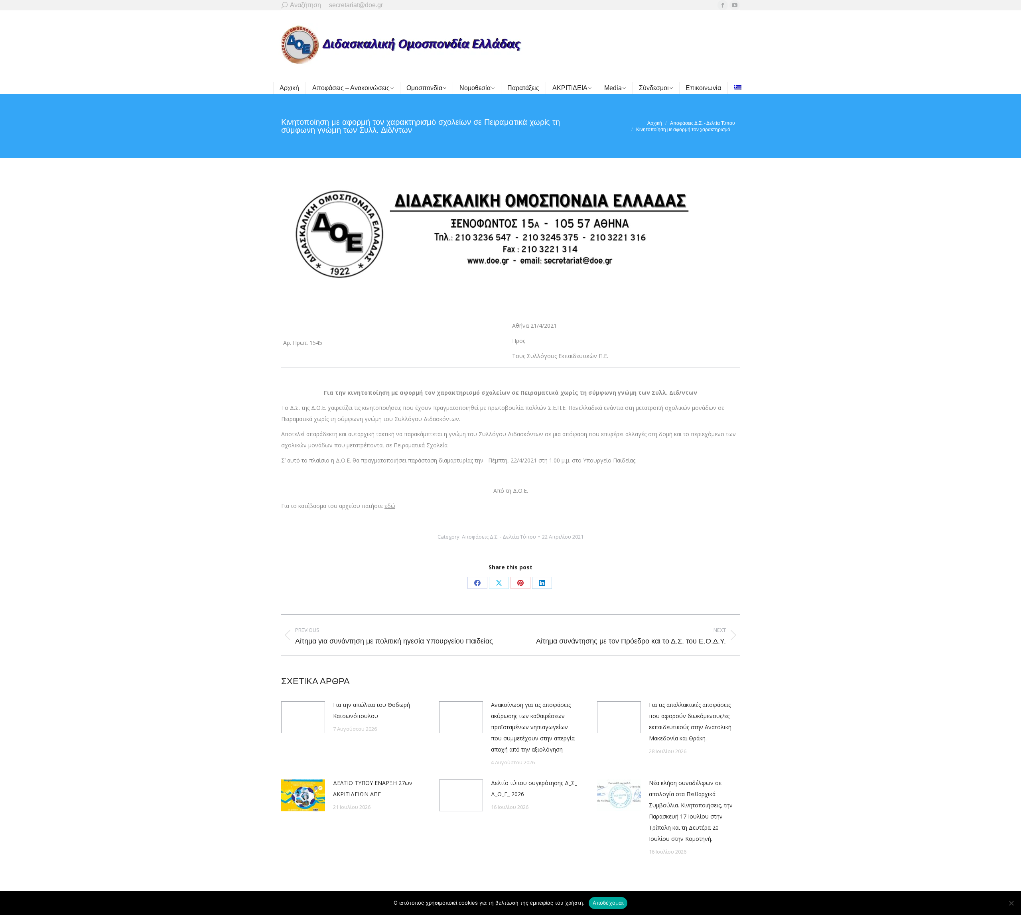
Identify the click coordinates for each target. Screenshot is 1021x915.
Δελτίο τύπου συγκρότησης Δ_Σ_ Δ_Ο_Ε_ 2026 (534, 788)
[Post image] (303, 717)
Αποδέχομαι (608, 902)
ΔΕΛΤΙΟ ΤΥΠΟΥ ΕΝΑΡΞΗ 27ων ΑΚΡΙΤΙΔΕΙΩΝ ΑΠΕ (372, 788)
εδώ (389, 506)
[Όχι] (1011, 903)
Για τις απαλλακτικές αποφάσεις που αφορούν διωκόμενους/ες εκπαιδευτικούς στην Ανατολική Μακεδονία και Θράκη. (690, 721)
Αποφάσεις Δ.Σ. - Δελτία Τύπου (499, 536)
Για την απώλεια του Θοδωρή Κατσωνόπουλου (371, 710)
